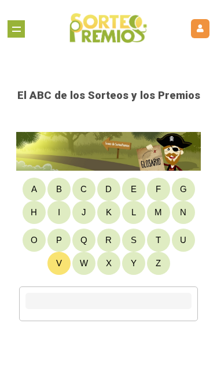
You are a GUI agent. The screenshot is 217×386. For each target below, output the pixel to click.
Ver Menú (16, 29)
